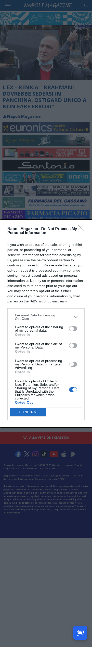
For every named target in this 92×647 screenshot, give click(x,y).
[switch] (73, 328)
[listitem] (46, 316)
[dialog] (46, 323)
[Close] (82, 229)
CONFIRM (28, 412)
